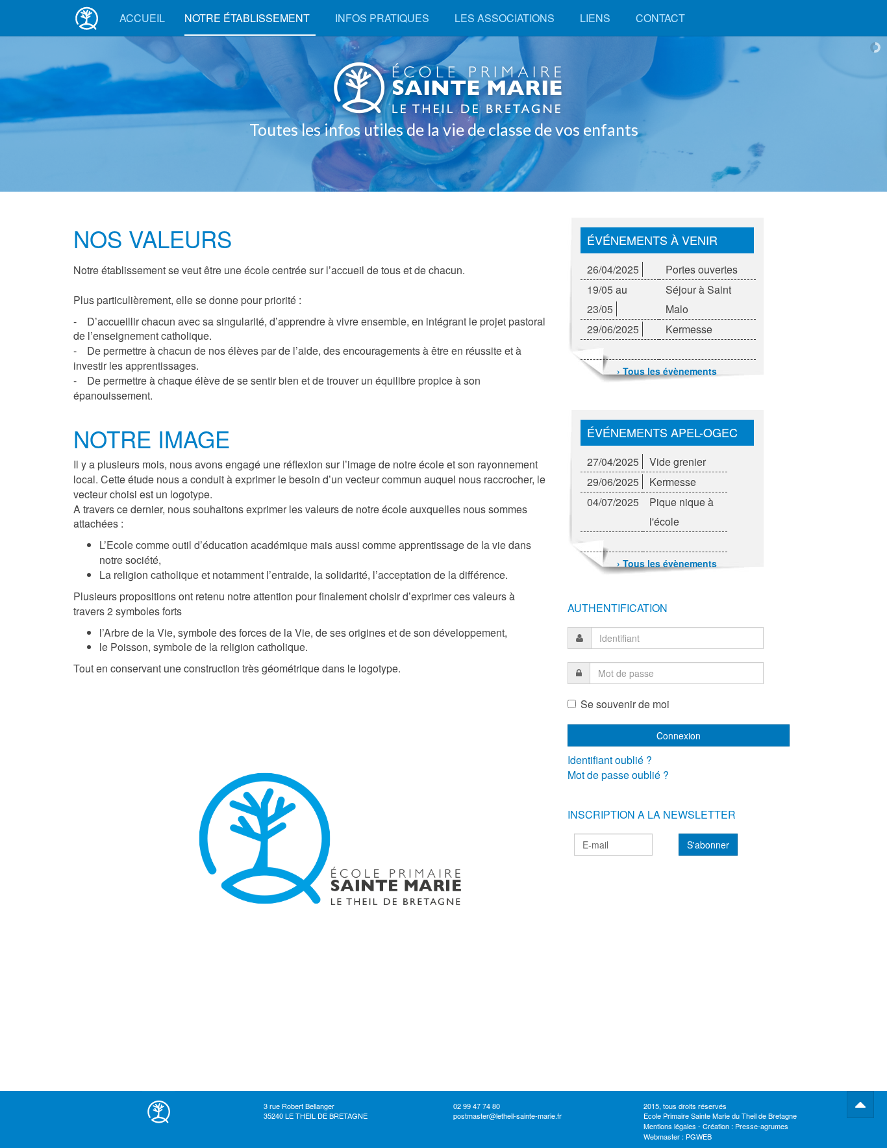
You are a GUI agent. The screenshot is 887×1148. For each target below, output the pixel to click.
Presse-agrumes (761, 1126)
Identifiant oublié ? (610, 759)
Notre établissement (248, 17)
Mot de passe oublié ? (618, 774)
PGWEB (699, 1136)
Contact (660, 17)
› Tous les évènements (667, 370)
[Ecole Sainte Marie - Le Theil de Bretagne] (86, 18)
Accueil (142, 17)
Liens (596, 17)
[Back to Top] (860, 1104)
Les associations (506, 17)
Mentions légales (669, 1126)
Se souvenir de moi (625, 703)
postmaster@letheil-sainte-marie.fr (507, 1115)
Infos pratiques (383, 17)
